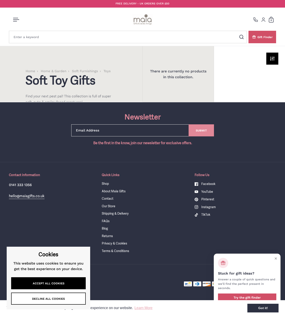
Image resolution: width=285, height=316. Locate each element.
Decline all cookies (48, 298)
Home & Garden (53, 71)
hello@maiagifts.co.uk (27, 196)
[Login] (263, 19)
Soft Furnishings (85, 71)
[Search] (241, 37)
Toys (107, 71)
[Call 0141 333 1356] (255, 19)
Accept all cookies (48, 283)
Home (30, 71)
